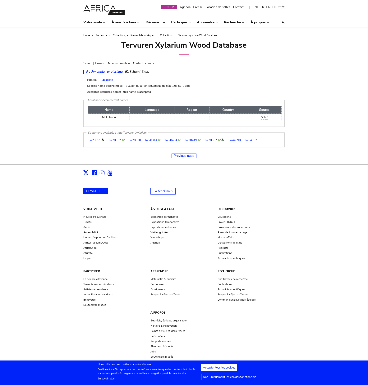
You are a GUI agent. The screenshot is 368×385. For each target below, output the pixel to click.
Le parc (87, 258)
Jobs (153, 351)
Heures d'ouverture (94, 217)
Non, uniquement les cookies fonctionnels (229, 377)
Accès (86, 227)
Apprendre (159, 271)
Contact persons (143, 63)
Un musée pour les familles (99, 237)
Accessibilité (90, 232)
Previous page (184, 156)
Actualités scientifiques (231, 258)
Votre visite (93, 209)
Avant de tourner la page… (233, 232)
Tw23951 (95, 140)
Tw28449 (191, 140)
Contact (238, 7)
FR (262, 7)
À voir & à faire (162, 209)
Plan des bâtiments (161, 346)
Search (87, 63)
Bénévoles (89, 300)
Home (86, 35)
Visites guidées (159, 232)
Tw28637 (211, 140)
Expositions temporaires (164, 222)
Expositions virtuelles (163, 227)
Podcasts (223, 248)
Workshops (157, 237)
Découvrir (226, 209)
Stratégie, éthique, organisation (168, 320)
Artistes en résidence (95, 289)
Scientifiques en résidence (98, 284)
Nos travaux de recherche (233, 279)
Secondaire (156, 284)
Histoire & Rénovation (163, 326)
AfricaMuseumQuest (95, 242)
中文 (281, 7)
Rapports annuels (161, 341)
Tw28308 (135, 140)
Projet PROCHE (227, 222)
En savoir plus (106, 378)
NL (257, 7)
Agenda (185, 7)
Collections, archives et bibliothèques (133, 35)
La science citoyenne (95, 279)
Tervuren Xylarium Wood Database (197, 35)
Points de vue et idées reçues (167, 331)
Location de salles (217, 7)
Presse (198, 7)
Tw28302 (115, 140)
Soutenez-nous (163, 191)
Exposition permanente (164, 217)
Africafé (88, 253)
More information (119, 63)
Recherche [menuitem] (232, 24)
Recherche (101, 35)
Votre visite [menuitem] (92, 24)
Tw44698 (235, 140)
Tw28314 (151, 140)
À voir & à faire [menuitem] (124, 24)
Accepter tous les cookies (219, 367)
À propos (158, 313)
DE (274, 7)
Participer (91, 271)
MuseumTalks (226, 237)
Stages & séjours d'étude (165, 294)
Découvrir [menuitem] (154, 24)
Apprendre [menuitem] (205, 24)
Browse (100, 63)
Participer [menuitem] (179, 24)
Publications (225, 253)
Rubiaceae (106, 80)
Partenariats (157, 336)
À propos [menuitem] (258, 24)
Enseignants (157, 289)
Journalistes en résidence (98, 294)
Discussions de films (230, 242)
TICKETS (169, 7)
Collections (166, 35)
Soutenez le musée (94, 305)
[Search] (283, 22)
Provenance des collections (234, 227)
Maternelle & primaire (163, 279)
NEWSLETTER (95, 191)
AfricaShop (90, 248)
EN (268, 7)
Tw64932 (250, 140)
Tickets (87, 222)
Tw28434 (171, 140)
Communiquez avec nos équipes (237, 300)
